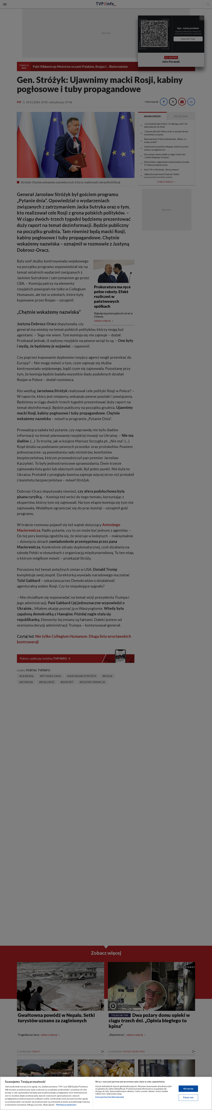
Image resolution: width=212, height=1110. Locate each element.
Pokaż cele (188, 1097)
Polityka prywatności (66, 1104)
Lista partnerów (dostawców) (109, 1097)
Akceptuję (188, 1088)
